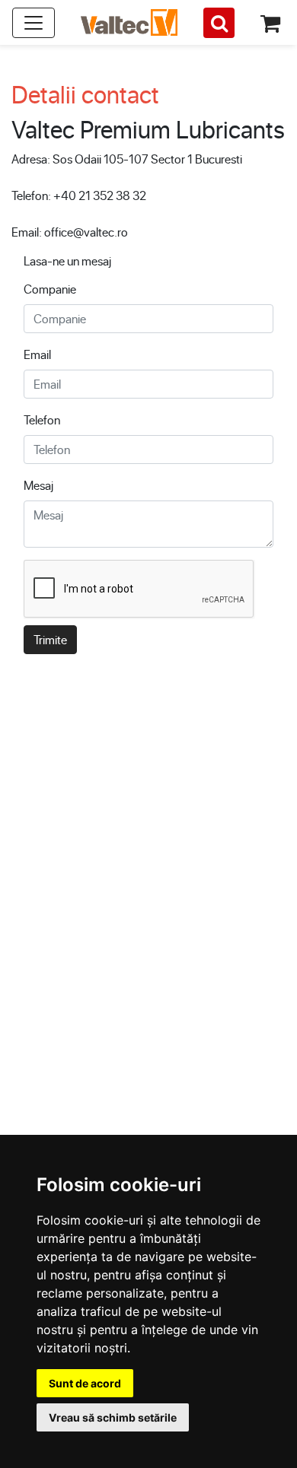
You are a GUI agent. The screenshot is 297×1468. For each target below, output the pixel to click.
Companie (50, 289)
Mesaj (38, 485)
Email (37, 354)
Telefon (42, 419)
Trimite (50, 639)
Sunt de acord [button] (85, 1383)
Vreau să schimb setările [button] (113, 1417)
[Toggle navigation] (33, 23)
